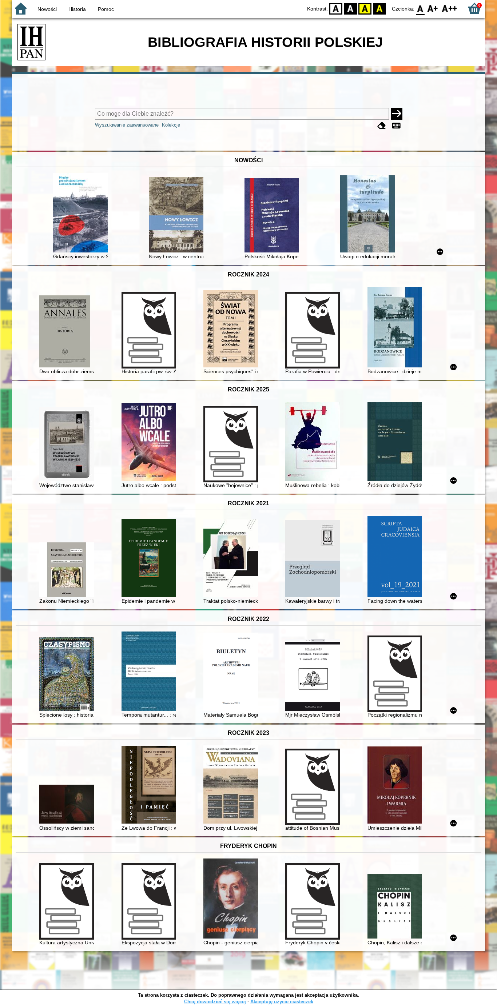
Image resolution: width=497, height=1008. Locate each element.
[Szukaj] (396, 114)
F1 (432, 8)
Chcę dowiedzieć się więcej (215, 1001)
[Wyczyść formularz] (381, 125)
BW (350, 8)
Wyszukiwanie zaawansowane (127, 125)
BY (379, 8)
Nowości (47, 9)
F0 (420, 8)
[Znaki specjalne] (396, 125)
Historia (77, 9)
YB (365, 8)
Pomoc (106, 9)
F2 (449, 8)
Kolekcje (171, 125)
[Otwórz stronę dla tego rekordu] (82, 213)
